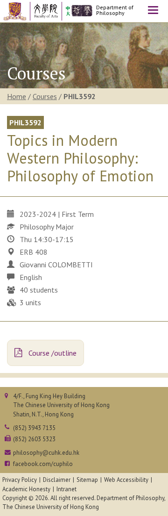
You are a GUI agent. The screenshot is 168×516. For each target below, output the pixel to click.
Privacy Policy (19, 480)
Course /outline (52, 353)
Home (16, 96)
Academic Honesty (26, 489)
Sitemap (87, 480)
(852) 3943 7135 (34, 428)
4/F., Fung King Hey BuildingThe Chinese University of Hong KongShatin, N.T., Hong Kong (61, 405)
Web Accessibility (126, 480)
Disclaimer (56, 480)
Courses (45, 96)
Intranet (66, 489)
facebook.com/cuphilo (43, 464)
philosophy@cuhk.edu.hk (46, 453)
